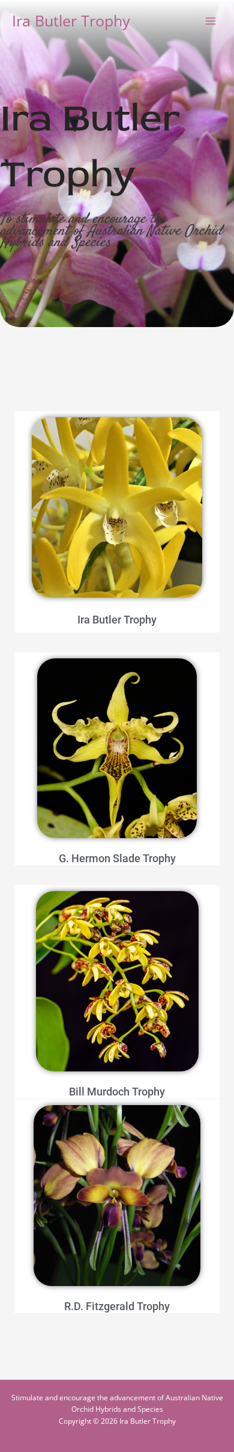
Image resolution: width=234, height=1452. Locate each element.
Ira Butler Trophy (71, 21)
